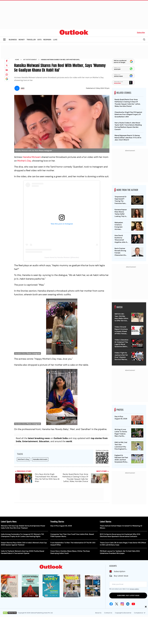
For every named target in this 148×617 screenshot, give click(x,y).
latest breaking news (39, 438)
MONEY (22, 40)
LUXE (55, 40)
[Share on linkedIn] (7, 70)
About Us (98, 613)
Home (17, 60)
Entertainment (30, 441)
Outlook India (61, 438)
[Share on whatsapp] (7, 74)
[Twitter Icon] (117, 604)
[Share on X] (7, 65)
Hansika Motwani (32, 156)
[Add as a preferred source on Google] (7, 79)
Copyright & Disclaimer (123, 613)
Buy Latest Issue (121, 575)
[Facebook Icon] (111, 604)
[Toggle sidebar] (4, 39)
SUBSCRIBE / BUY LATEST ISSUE (128, 595)
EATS (39, 40)
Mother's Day (23, 459)
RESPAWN (47, 40)
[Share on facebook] (7, 61)
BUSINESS (13, 40)
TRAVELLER (31, 40)
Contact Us (108, 613)
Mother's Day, (24, 160)
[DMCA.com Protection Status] (10, 612)
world (69, 441)
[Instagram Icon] (122, 604)
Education (44, 441)
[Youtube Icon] (133, 604)
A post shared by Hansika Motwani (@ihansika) (62, 257)
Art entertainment (30, 60)
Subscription (119, 571)
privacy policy (134, 589)
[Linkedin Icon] (128, 604)
